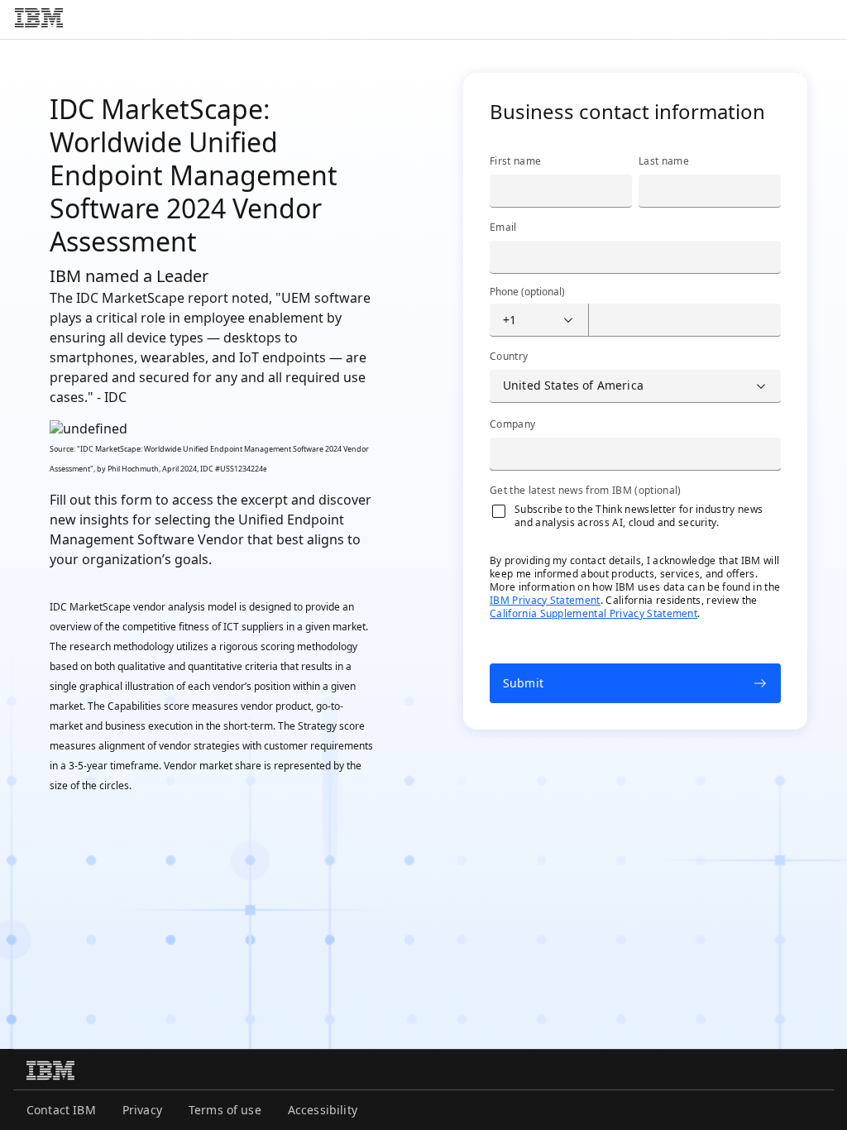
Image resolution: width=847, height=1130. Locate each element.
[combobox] (526, 320)
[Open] (568, 320)
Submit (523, 683)
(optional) (527, 292)
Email (503, 227)
